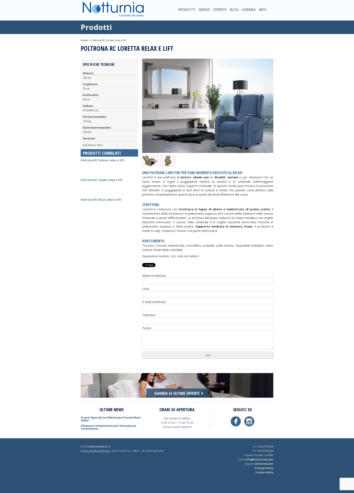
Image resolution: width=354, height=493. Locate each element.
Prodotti (186, 9)
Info (263, 9)
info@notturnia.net (259, 459)
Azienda (249, 9)
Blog (234, 9)
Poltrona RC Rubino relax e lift (102, 160)
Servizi (204, 9)
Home (84, 40)
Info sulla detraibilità (184, 256)
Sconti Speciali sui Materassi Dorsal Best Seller (111, 419)
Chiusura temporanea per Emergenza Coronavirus (108, 427)
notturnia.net (263, 464)
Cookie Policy (264, 472)
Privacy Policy (264, 468)
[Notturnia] (113, 13)
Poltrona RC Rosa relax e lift (101, 200)
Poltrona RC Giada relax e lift (102, 180)
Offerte (220, 9)
